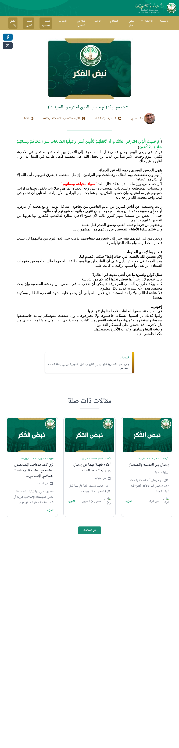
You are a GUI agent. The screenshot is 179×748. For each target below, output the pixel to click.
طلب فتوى (29, 23)
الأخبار (97, 21)
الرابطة (149, 21)
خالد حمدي (137, 118)
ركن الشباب (159, 472)
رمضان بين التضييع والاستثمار (149, 465)
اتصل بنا (13, 23)
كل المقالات (89, 530)
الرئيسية (164, 21)
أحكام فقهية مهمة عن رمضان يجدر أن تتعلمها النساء (92, 467)
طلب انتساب (46, 23)
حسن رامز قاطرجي (91, 501)
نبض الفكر (131, 23)
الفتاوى (113, 21)
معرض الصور (81, 23)
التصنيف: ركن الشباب (105, 118)
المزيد (129, 501)
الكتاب (63, 21)
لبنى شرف (154, 501)
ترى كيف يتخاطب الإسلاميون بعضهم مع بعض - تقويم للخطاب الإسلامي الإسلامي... (32, 470)
